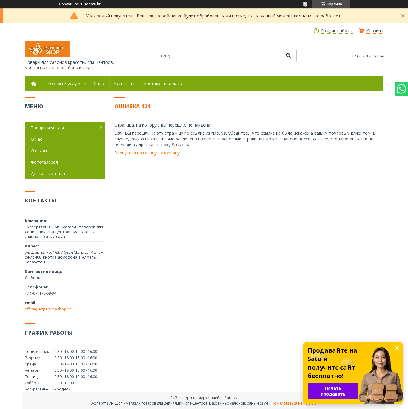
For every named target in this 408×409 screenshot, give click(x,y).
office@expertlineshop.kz (48, 309)
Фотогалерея (44, 162)
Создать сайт (70, 4)
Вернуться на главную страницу (147, 153)
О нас (99, 83)
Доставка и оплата (162, 83)
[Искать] (288, 56)
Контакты (124, 83)
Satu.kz (231, 397)
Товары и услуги (64, 83)
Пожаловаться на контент (294, 403)
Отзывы (39, 150)
